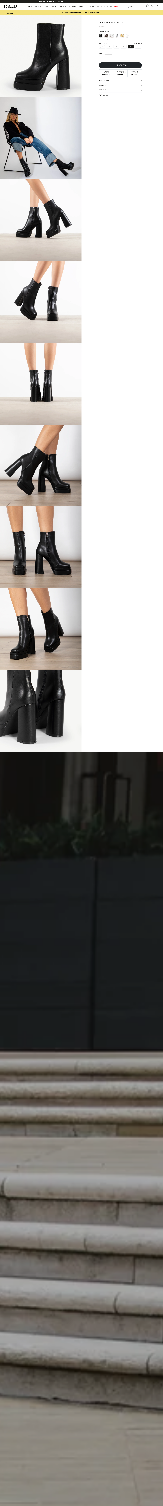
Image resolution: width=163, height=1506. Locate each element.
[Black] (101, 36)
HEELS (45, 6)
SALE (116, 6)
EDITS (99, 6)
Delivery (102, 85)
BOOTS (38, 6)
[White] (111, 36)
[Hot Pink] (127, 36)
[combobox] (137, 6)
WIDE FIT (82, 6)
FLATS (53, 6)
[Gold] (122, 36)
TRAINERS (62, 6)
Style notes (104, 80)
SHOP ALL (107, 6)
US (104, 43)
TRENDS (91, 6)
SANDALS (72, 6)
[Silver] (117, 36)
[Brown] (106, 36)
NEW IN (29, 6)
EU (107, 43)
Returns (102, 90)
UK (100, 43)
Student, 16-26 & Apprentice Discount (32, 1)
